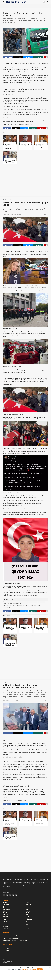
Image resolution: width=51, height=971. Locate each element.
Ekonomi (5, 912)
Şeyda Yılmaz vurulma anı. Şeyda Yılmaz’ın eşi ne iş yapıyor (16, 605)
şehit (5, 603)
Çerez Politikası (6, 950)
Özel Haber (28, 911)
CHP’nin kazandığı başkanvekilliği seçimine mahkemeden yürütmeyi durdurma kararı (9, 146)
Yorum (27, 928)
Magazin (28, 907)
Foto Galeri (5, 914)
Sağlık (27, 917)
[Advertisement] (25, 6)
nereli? (39, 601)
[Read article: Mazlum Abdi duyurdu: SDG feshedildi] (25, 140)
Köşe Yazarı (28, 904)
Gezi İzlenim (5, 916)
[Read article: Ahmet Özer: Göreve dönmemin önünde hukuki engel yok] (41, 140)
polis (8, 124)
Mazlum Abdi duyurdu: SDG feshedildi (25, 145)
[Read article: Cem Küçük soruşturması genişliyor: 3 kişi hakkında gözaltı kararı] (10, 156)
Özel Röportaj (29, 912)
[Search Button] (47, 2)
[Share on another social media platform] (47, 57)
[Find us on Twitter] (7, 895)
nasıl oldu (35, 601)
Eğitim (4, 911)
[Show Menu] (3, 2)
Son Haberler (29, 919)
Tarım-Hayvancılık (29, 923)
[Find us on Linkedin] (13, 895)
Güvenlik (5, 921)
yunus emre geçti (29, 124)
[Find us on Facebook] (4, 895)
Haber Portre (5, 928)
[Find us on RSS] (16, 895)
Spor (27, 921)
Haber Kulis (5, 926)
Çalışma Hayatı (6, 904)
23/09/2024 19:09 (6, 25)
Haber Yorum (28, 902)
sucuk (25, 800)
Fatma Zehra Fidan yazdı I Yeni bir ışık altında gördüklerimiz (15, 936)
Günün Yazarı (5, 919)
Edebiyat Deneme (6, 909)
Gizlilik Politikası (6, 946)
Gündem (9, 9)
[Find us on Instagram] (10, 895)
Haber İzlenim (6, 924)
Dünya (22, 143)
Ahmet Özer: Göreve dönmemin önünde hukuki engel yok (40, 146)
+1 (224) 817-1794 (7, 963)
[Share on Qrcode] (45, 57)
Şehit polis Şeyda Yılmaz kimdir (14, 603)
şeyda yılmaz (13, 124)
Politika (27, 914)
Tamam (39, 969)
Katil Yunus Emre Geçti (19, 601)
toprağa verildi (7, 607)
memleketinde (28, 601)
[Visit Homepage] (16, 2)
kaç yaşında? (10, 601)
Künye (4, 952)
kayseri (8, 800)
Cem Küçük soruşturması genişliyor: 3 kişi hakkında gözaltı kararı (10, 161)
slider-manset (21, 124)
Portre (27, 916)
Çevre (4, 906)
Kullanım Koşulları (6, 948)
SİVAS (31, 605)
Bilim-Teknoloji (6, 902)
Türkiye (27, 924)
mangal (13, 800)
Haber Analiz (5, 923)
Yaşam (27, 926)
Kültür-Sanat (28, 906)
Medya (27, 909)
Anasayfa (5, 9)
